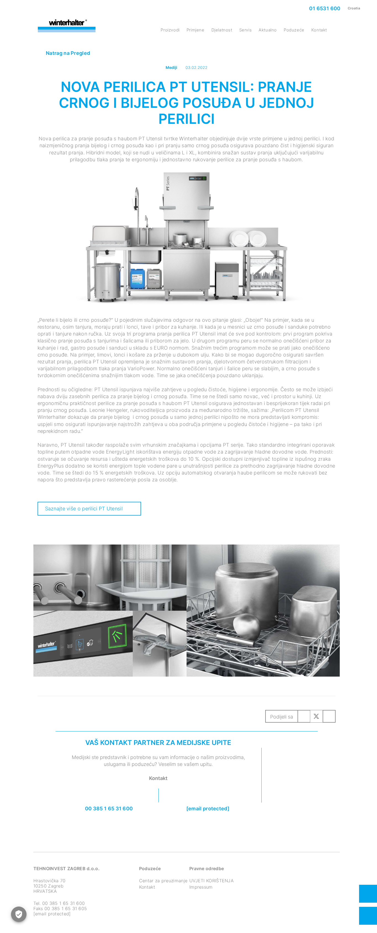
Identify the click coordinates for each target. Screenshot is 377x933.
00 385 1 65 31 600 (109, 808)
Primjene (196, 30)
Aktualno (268, 30)
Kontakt (319, 30)
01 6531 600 (324, 8)
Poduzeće (294, 30)
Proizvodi (170, 30)
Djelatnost (221, 30)
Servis (245, 30)
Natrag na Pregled (67, 53)
